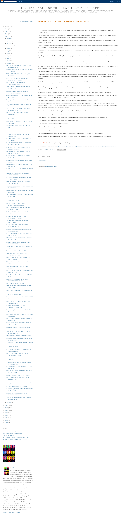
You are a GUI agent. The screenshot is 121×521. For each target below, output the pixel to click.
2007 (6, 418)
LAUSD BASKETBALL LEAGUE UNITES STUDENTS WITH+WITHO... (17, 354)
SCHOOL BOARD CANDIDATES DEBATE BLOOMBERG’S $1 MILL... (17, 217)
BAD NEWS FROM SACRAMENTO (15, 283)
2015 (6, 31)
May (8, 56)
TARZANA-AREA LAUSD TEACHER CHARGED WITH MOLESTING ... (19, 363)
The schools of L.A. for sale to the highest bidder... (19, 251)
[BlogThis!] (60, 150)
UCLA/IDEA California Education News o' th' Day (16, 437)
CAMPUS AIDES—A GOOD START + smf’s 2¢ (18, 375)
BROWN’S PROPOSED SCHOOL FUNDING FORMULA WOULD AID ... (17, 113)
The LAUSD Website (8, 435)
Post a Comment (42, 160)
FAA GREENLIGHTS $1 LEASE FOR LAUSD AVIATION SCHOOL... (18, 148)
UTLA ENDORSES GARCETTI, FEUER (16, 386)
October (9, 43)
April (8, 58)
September (9, 46)
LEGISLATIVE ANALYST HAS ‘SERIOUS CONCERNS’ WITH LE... (17, 92)
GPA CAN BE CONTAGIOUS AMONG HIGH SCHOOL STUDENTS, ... (17, 174)
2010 (6, 410)
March (8, 61)
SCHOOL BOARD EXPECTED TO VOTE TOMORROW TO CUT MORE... (17, 280)
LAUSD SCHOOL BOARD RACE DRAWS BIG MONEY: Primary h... (18, 157)
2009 (6, 413)
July (8, 51)
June (8, 53)
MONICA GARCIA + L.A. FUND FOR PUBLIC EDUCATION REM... (18, 243)
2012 (6, 405)
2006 (6, 420)
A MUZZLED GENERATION (13, 294)
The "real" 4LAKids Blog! (10, 431)
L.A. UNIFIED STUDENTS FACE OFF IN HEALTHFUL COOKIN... (16, 394)
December (9, 38)
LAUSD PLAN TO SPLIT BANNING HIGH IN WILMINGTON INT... (17, 378)
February (9, 63)
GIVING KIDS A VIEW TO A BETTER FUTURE (18, 336)
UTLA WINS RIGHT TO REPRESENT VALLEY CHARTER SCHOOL (18, 178)
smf (13, 467)
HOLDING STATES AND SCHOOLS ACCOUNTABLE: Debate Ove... (15, 204)
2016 (6, 29)
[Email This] (58, 150)
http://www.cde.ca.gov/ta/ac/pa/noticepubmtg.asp (69, 146)
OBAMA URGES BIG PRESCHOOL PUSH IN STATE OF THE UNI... (18, 182)
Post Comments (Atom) (51, 166)
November (9, 41)
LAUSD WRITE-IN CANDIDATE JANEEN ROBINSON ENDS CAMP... (17, 79)
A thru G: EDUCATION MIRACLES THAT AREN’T (19, 342)
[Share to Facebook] (63, 150)
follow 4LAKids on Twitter (26, 21)
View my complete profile (11, 512)
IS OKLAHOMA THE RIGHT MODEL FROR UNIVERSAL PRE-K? (17, 226)
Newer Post (41, 163)
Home (78, 163)
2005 (6, 422)
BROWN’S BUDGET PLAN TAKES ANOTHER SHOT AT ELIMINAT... (18, 200)
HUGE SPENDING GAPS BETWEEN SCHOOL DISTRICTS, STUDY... (18, 152)
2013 (6, 36)
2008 (6, 415)
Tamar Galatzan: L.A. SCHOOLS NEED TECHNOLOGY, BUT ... (16, 254)
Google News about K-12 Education (12, 433)
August (9, 48)
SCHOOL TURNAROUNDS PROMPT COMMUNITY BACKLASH (16, 306)
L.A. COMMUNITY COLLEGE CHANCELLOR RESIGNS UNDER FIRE (18, 144)
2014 (6, 34)
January (9, 402)
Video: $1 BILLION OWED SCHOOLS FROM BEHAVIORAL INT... (18, 332)
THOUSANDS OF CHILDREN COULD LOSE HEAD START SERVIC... (18, 109)
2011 (6, 408)
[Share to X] (61, 150)
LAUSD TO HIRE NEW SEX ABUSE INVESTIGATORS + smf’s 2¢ (15, 83)
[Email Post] (55, 149)
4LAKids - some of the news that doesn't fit (60, 8)
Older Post (115, 163)
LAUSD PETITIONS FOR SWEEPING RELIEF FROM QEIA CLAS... (18, 208)
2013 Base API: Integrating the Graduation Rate (104, 146)
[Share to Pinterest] (65, 150)
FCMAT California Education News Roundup (15, 439)
